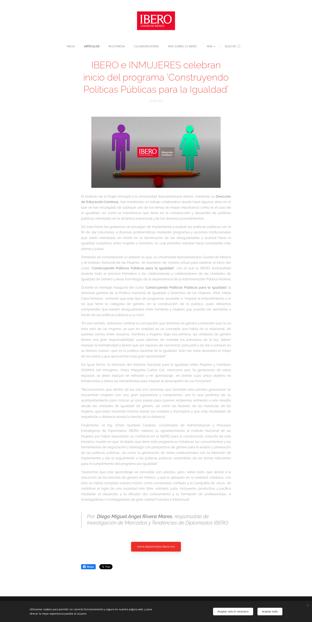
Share (90, 566)
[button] (232, 46)
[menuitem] (73, 46)
